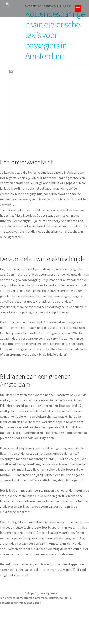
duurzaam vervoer (35, 598)
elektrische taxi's (59, 598)
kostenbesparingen (12, 602)
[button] (78, 8)
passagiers (33, 602)
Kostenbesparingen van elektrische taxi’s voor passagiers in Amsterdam (55, 34)
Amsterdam (14, 598)
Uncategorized (48, 593)
